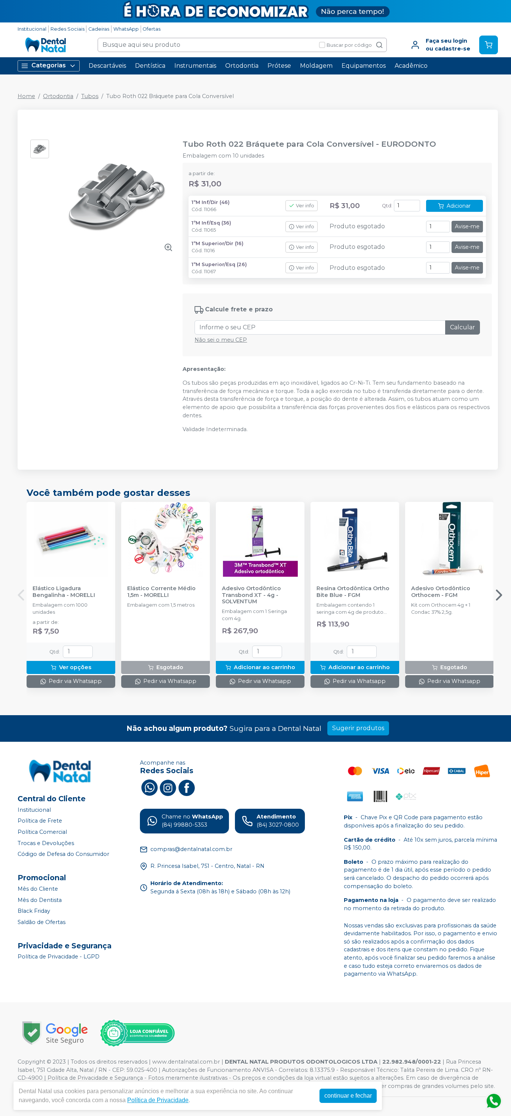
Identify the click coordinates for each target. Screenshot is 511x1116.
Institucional (32, 29)
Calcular (462, 327)
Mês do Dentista (40, 900)
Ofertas (151, 29)
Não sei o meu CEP (221, 339)
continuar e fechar (348, 1095)
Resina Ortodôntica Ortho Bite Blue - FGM (352, 591)
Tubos (89, 96)
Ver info (305, 205)
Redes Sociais (68, 29)
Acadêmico (411, 65)
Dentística (150, 65)
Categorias (48, 65)
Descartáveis (107, 65)
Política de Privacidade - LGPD (59, 957)
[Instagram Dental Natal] (168, 787)
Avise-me (467, 226)
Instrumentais (195, 65)
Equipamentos (364, 65)
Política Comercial (42, 832)
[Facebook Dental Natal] (186, 787)
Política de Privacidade (158, 1100)
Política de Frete (40, 821)
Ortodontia (241, 65)
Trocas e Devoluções (46, 843)
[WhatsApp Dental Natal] (149, 787)
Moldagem (316, 65)
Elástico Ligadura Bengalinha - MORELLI (64, 591)
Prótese (279, 65)
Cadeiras (98, 29)
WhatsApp (126, 29)
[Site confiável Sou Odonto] (137, 1033)
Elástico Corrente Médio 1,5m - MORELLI (161, 591)
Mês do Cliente (38, 888)
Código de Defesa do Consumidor (63, 854)
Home (26, 96)
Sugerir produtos (358, 728)
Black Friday (34, 911)
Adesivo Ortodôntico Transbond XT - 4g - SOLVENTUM (251, 595)
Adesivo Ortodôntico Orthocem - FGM (440, 591)
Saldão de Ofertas (41, 922)
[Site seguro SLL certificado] (55, 1033)
